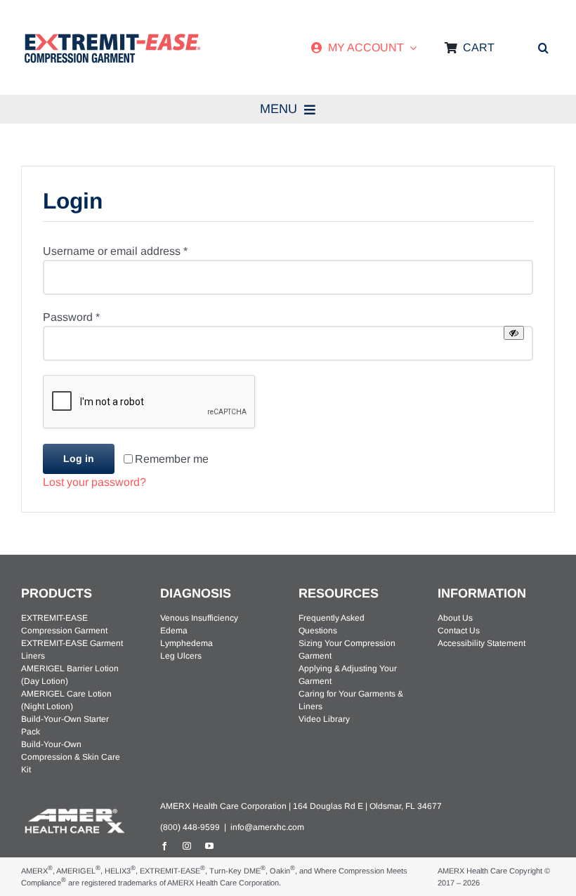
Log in (78, 458)
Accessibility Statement (481, 643)
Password (71, 317)
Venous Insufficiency (199, 618)
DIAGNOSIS (195, 593)
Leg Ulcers (181, 656)
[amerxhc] (73, 811)
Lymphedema (186, 643)
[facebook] (164, 846)
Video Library (324, 719)
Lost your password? (94, 482)
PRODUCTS (56, 593)
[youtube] (209, 846)
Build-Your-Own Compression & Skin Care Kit (70, 757)
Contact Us (459, 630)
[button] (543, 47)
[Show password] (514, 333)
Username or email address (115, 251)
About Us (455, 618)
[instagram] (187, 846)
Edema (174, 630)
